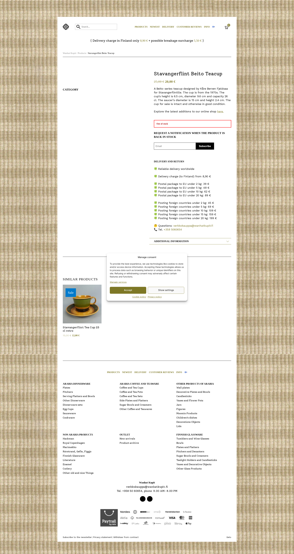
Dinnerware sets (73, 404)
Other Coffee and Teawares (136, 409)
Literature (69, 460)
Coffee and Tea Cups (131, 387)
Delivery (168, 27)
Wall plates (183, 387)
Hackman (68, 438)
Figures (180, 409)
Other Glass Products (189, 468)
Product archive (129, 442)
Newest (155, 27)
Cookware (69, 417)
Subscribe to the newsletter (77, 537)
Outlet (125, 434)
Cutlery (67, 468)
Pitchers (68, 391)
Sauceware (69, 413)
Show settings (166, 290)
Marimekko (69, 447)
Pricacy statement (102, 537)
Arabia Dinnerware (76, 384)
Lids (178, 426)
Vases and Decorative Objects (193, 464)
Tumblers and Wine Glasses (192, 438)
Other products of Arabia (195, 384)
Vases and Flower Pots (189, 400)
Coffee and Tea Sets (131, 396)
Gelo (228, 537)
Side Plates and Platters (134, 400)
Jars (178, 404)
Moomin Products (186, 413)
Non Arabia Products (78, 434)
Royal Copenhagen (74, 442)
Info (207, 27)
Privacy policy (155, 297)
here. (220, 111)
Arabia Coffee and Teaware (139, 384)
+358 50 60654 (132, 490)
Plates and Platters (187, 447)
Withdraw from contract (126, 537)
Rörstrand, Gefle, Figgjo (77, 451)
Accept (128, 290)
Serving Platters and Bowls (79, 396)
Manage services (118, 282)
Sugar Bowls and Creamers (135, 404)
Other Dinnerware (74, 400)
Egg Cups (68, 409)
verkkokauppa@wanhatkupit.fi (193, 225)
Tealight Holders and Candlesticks (196, 460)
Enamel (67, 464)
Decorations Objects (188, 421)
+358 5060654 (173, 229)
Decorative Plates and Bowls (193, 391)
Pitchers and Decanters (190, 451)
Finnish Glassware (74, 455)
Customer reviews (189, 27)
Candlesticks (184, 396)
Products (141, 27)
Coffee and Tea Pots (131, 391)
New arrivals (127, 438)
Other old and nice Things (78, 472)
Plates (66, 387)
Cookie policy (139, 297)
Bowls (179, 442)
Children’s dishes (186, 417)
